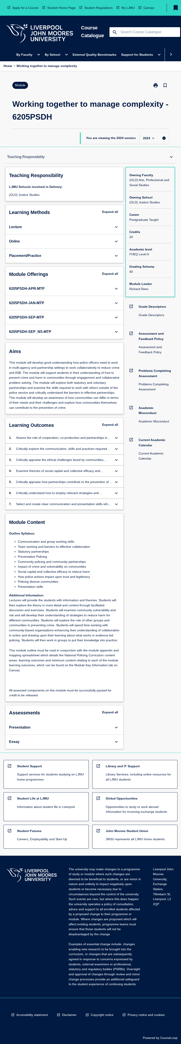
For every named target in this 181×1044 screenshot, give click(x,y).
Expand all (110, 212)
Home (8, 66)
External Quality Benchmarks (94, 54)
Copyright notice (102, 1015)
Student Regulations (98, 8)
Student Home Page (61, 8)
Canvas (148, 8)
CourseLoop (168, 1038)
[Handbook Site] (31, 876)
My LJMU (128, 8)
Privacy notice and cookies (146, 1015)
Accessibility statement (32, 1015)
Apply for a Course (25, 8)
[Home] (39, 34)
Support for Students (137, 54)
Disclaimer (69, 1015)
